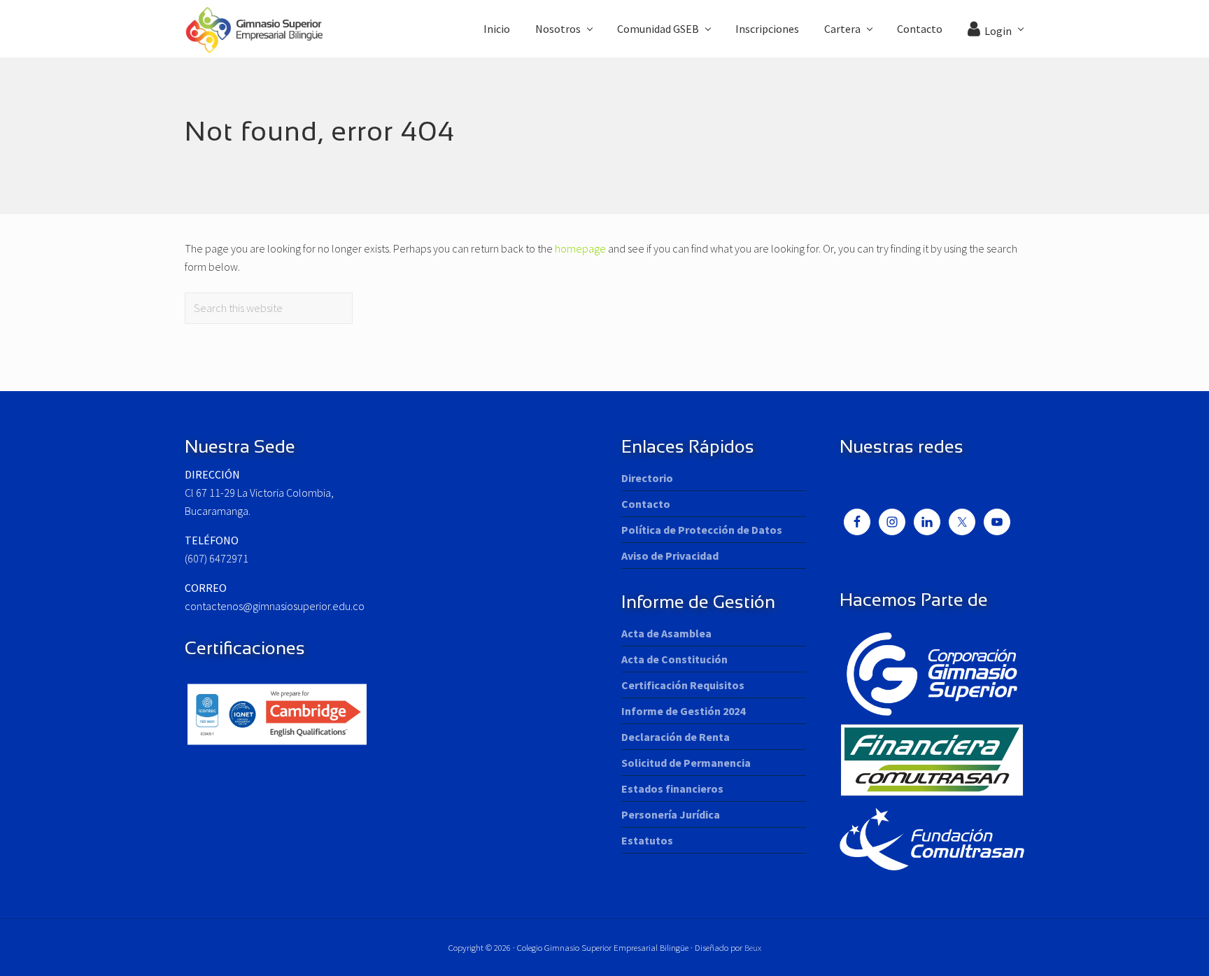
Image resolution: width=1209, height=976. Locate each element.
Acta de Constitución (674, 659)
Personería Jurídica (670, 814)
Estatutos (647, 840)
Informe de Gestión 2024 (683, 711)
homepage (580, 248)
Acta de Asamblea (666, 633)
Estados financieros (672, 788)
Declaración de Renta (675, 737)
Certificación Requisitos (682, 685)
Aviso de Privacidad (670, 556)
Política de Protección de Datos (701, 530)
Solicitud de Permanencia (686, 763)
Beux (752, 947)
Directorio (647, 478)
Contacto (645, 504)
